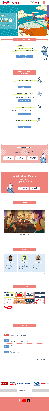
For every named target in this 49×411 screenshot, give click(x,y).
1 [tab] (22, 36)
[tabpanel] (24, 20)
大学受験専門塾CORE (14, 335)
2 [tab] (23, 36)
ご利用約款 (22, 405)
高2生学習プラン (21, 158)
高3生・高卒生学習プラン (33, 158)
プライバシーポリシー (41, 405)
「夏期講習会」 (13, 352)
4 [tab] (26, 36)
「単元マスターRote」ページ (15, 341)
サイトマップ (15, 405)
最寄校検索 (8, 405)
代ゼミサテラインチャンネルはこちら (24, 234)
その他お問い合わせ (31, 405)
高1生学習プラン (9, 158)
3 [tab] (25, 36)
